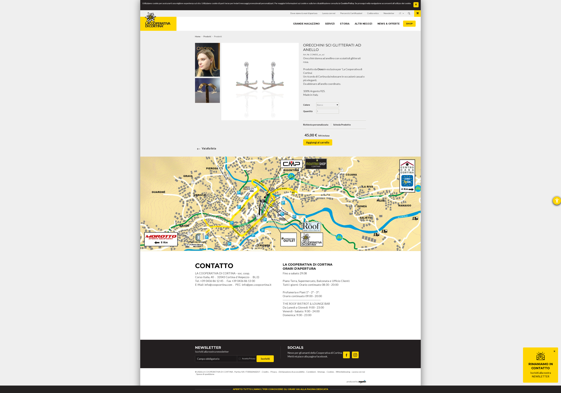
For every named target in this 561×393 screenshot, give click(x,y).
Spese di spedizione (205, 374)
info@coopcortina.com (218, 284)
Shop (409, 23)
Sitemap (321, 372)
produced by (353, 381)
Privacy (273, 372)
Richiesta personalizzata (315, 124)
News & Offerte (389, 23)
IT (400, 13)
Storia (344, 23)
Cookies (330, 372)
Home (197, 36)
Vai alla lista (209, 148)
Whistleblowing (343, 372)
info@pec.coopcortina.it (256, 284)
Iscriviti (265, 358)
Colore (306, 104)
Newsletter (208, 347)
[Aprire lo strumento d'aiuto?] (557, 201)
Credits (265, 372)
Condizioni (311, 372)
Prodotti (207, 36)
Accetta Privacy (248, 358)
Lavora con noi (358, 372)
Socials (295, 347)
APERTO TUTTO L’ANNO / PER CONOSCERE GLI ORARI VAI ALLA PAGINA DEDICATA (280, 389)
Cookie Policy (347, 3)
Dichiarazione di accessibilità (291, 372)
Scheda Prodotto (342, 124)
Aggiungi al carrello (317, 142)
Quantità (307, 111)
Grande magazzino (306, 23)
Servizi (330, 23)
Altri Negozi (363, 23)
